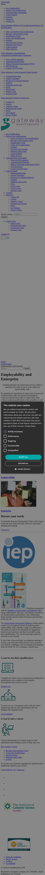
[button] (22, 469)
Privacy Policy (30, 426)
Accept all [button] (23, 457)
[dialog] (22, 437)
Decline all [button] (23, 463)
